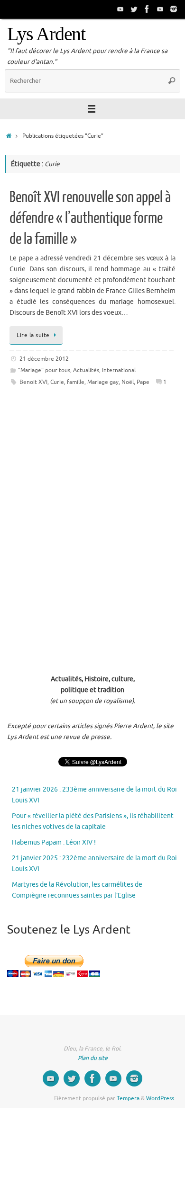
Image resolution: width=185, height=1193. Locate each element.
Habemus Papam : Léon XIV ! (54, 842)
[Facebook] (147, 9)
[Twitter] (133, 9)
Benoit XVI (33, 382)
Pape (143, 382)
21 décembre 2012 (44, 359)
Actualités (86, 370)
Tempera (128, 1098)
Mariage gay (103, 382)
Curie (57, 382)
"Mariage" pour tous (44, 370)
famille (75, 382)
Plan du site (93, 1058)
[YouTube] (120, 9)
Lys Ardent (46, 34)
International (119, 370)
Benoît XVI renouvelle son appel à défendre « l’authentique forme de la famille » (90, 218)
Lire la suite (33, 335)
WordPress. (161, 1098)
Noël (127, 382)
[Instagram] (173, 9)
